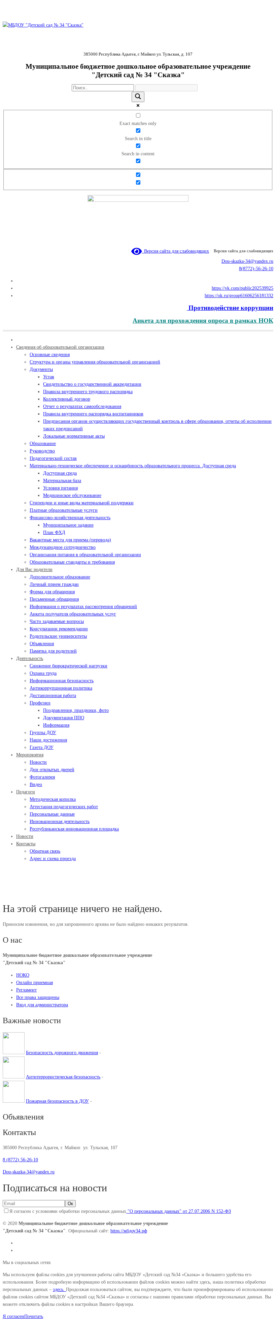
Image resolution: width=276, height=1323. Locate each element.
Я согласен (13, 1316)
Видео (25, 892)
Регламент (26, 990)
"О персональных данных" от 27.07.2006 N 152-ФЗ (178, 1211)
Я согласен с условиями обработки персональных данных (120, 1211)
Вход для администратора (42, 1004)
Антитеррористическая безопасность (63, 1076)
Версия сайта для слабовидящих (175, 251)
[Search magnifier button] (138, 97)
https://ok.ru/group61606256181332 (239, 295)
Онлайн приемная (34, 982)
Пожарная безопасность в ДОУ (57, 1101)
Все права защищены (37, 997)
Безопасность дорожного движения (62, 1052)
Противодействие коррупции (230, 307)
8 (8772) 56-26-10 (20, 1159)
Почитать (33, 1316)
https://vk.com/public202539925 (242, 288)
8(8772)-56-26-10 (256, 268)
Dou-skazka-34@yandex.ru (247, 261)
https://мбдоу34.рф (128, 1230)
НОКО (22, 975)
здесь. (59, 1289)
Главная (11, 892)
